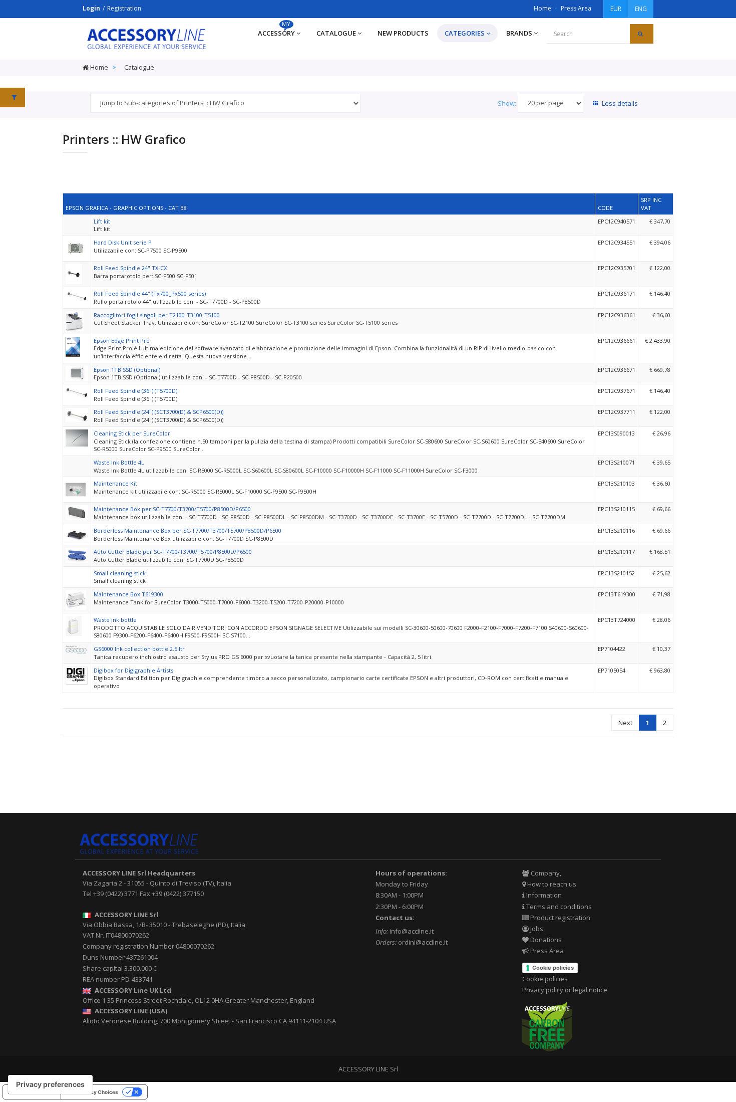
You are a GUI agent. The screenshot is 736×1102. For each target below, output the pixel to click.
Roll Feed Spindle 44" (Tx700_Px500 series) (150, 293)
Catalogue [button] (336, 33)
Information (543, 895)
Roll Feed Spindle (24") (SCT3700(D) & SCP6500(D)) (158, 411)
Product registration (559, 917)
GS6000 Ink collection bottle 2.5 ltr (139, 648)
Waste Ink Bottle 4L (119, 462)
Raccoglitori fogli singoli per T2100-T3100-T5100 (157, 315)
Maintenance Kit (115, 483)
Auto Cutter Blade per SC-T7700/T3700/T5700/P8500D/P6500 (173, 551)
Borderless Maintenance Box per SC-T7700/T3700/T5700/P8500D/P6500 (187, 530)
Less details (619, 103)
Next (625, 722)
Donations (545, 939)
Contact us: (395, 917)
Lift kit (102, 221)
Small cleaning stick (120, 573)
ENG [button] (641, 9)
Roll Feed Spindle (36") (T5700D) (135, 390)
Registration (124, 8)
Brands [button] (519, 33)
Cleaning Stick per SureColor (132, 433)
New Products (403, 33)
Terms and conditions (558, 906)
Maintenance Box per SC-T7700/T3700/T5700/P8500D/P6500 (172, 509)
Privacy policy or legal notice (564, 989)
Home (542, 8)
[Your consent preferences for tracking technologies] (50, 1084)
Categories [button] (465, 33)
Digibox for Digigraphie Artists (133, 670)
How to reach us (551, 884)
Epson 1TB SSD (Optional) (127, 369)
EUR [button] (615, 9)
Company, (545, 872)
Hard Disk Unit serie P (123, 242)
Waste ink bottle (115, 619)
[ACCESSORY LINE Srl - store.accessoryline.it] (146, 39)
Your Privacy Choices (92, 1092)
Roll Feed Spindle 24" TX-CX (130, 268)
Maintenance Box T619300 (128, 594)
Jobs (536, 928)
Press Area (576, 8)
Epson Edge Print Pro (122, 340)
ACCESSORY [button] (276, 31)
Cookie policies (553, 967)
